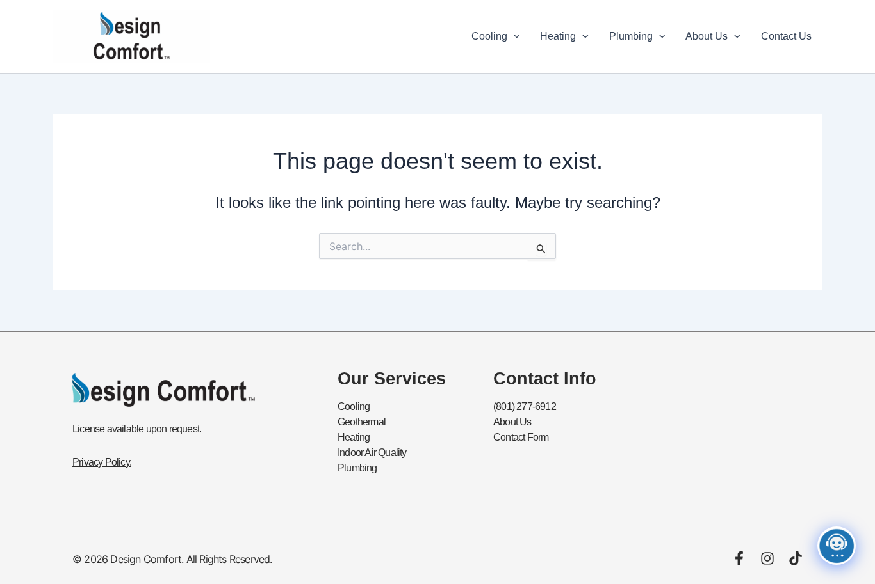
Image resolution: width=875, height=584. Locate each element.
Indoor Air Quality (372, 452)
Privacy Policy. (101, 462)
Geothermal (362, 421)
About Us (706, 36)
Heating (558, 36)
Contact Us (786, 36)
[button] (513, 36)
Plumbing (631, 36)
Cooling (489, 36)
